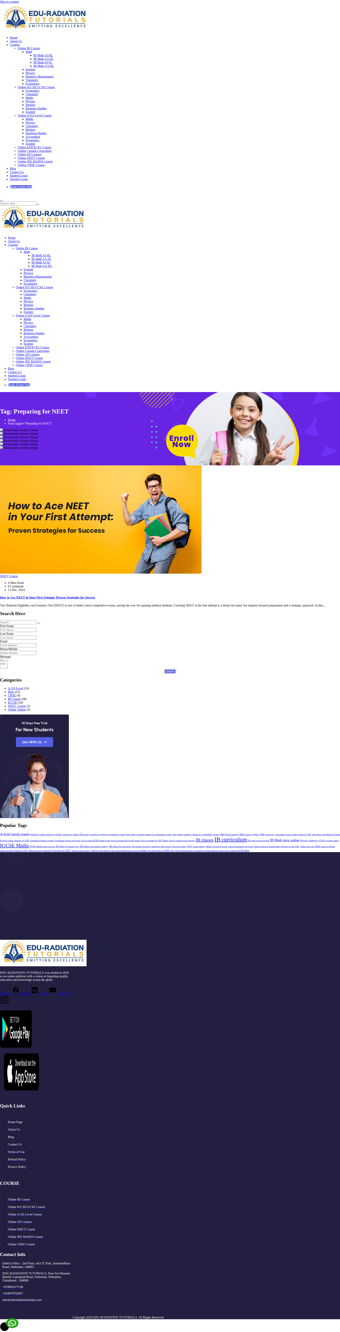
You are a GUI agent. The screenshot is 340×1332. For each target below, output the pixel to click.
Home (14, 37)
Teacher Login (19, 179)
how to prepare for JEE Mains (154, 841)
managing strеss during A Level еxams (168, 846)
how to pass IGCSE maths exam (95, 841)
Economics (32, 83)
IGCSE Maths (14, 845)
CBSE (12, 695)
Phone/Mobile (9, 649)
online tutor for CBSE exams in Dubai (317, 846)
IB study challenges (309, 841)
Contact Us (17, 172)
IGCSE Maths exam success (42, 846)
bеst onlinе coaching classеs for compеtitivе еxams (196, 834)
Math (29, 51)
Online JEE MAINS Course (35, 161)
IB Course (14, 699)
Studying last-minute (100, 851)
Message (5, 656)
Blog (13, 168)
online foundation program (240, 846)
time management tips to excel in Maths (129, 851)
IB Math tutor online (284, 840)
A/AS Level (15, 688)
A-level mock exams (15, 834)
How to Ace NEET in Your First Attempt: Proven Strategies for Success (47, 597)
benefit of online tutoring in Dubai (46, 834)
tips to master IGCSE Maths (237, 851)
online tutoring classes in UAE (14, 851)
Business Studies (36, 108)
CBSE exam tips (267, 834)
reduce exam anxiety (81, 851)
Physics (30, 73)
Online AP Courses (30, 154)
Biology (31, 105)
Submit (170, 671)
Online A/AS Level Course (35, 115)
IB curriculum (230, 839)
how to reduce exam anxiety (182, 841)
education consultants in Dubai (326, 834)
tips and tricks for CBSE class (161, 851)
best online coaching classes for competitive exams (149, 834)
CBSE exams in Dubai (249, 834)
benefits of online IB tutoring (76, 834)
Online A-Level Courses (216, 846)
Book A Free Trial (21, 186)
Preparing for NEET (61, 851)
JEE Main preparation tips (67, 846)
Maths (29, 97)
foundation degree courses (42, 841)
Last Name (7, 633)
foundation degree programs (67, 841)
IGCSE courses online (329, 841)
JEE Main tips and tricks (120, 846)
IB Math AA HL (43, 66)
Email (3, 641)
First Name (7, 626)
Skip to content (9, 1)
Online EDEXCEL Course (34, 147)
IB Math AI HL (43, 55)
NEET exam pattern (196, 846)
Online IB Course (29, 48)
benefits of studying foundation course (107, 834)
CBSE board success (229, 834)
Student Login (19, 175)
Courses (15, 44)
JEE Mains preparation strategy (94, 846)
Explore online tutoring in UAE (14, 841)
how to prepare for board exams (125, 841)
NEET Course (9, 576)
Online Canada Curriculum (34, 150)
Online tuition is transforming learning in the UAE (276, 846)
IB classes (205, 839)
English (30, 69)
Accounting (33, 136)
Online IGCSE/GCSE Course (36, 87)
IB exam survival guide (258, 841)
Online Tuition (17, 709)
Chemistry (32, 80)
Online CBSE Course (31, 165)
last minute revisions (141, 846)
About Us (16, 41)
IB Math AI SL (42, 62)
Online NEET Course (31, 158)
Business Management (40, 76)
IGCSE (12, 702)
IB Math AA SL (43, 59)
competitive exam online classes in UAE (293, 834)
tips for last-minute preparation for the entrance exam (199, 851)
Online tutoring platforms (40, 851)
